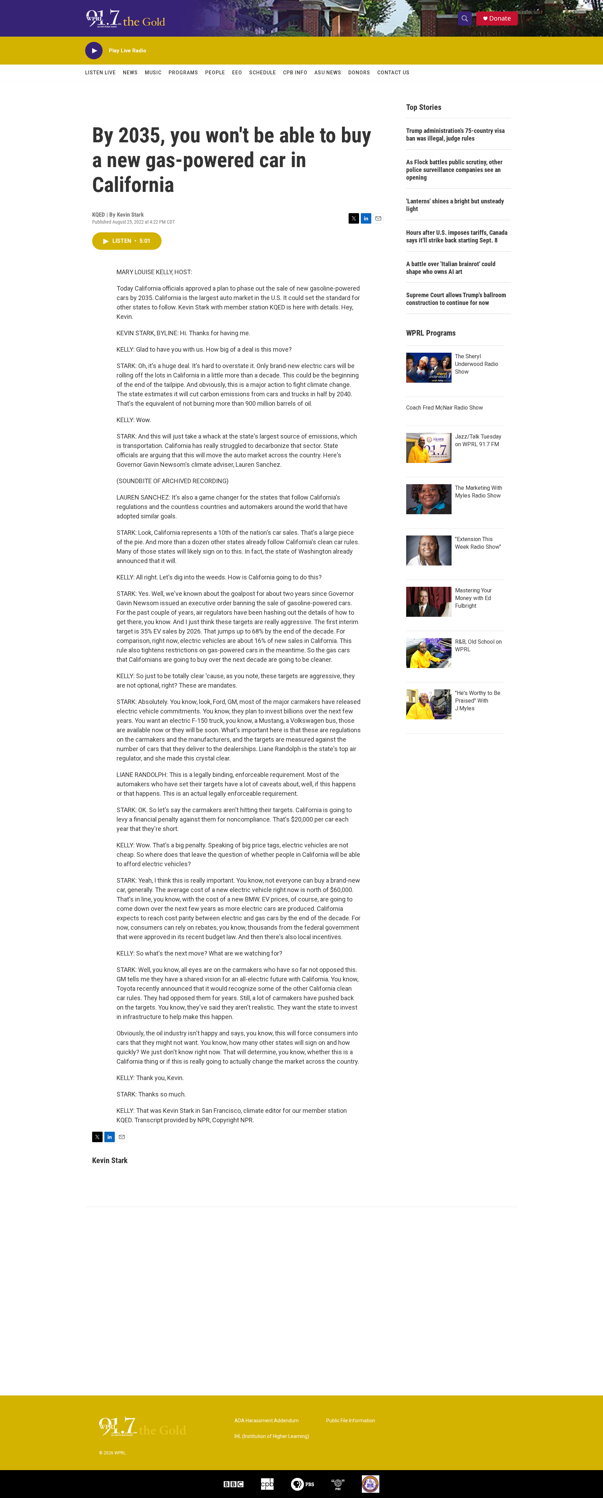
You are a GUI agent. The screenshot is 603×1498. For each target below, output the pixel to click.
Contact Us (393, 72)
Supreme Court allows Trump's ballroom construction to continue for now (456, 298)
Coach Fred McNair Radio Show (444, 407)
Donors (359, 72)
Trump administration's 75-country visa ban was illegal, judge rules (455, 134)
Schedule (262, 72)
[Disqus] (301, 1301)
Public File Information (350, 1420)
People (215, 72)
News (130, 72)
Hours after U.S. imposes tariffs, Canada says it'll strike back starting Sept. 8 (456, 236)
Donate (500, 18)
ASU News (327, 72)
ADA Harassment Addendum (266, 1420)
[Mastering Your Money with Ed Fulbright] (429, 602)
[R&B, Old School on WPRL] (429, 653)
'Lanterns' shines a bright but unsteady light (455, 204)
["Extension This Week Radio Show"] (429, 550)
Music (153, 72)
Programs (183, 72)
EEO (237, 72)
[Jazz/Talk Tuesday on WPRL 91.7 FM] (429, 448)
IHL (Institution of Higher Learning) (271, 1436)
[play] (93, 51)
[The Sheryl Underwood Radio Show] (429, 368)
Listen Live (100, 72)
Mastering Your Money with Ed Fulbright (473, 598)
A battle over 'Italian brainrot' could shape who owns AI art (451, 267)
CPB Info (295, 72)
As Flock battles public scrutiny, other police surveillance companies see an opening (454, 169)
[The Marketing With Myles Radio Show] (429, 499)
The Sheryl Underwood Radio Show (476, 364)
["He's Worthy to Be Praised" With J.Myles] (429, 704)
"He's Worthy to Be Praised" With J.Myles (477, 701)
